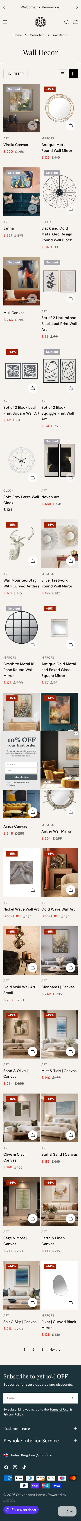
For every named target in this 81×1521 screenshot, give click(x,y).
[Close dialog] (76, 733)
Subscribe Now (21, 777)
